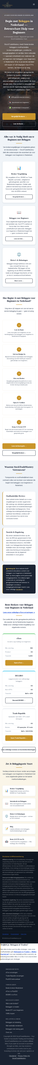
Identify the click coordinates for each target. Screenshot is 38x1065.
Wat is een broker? (12, 1003)
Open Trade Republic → (19, 738)
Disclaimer (5, 934)
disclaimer (19, 589)
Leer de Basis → (19, 124)
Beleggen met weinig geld (14, 1029)
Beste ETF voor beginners (14, 1010)
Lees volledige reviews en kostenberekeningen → (19, 749)
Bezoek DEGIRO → (19, 700)
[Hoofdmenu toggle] (34, 4)
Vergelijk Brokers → (19, 116)
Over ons (9, 1032)
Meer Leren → (19, 281)
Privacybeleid (15, 934)
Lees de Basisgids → (19, 446)
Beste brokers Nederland (14, 988)
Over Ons (23, 934)
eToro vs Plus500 (12, 991)
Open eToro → (19, 663)
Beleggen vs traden (12, 1007)
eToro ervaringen (12, 972)
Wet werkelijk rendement (14, 1025)
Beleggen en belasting (13, 1022)
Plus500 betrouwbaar (13, 979)
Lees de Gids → (19, 239)
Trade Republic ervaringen (15, 976)
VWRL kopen (10, 1013)
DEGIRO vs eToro (11, 994)
